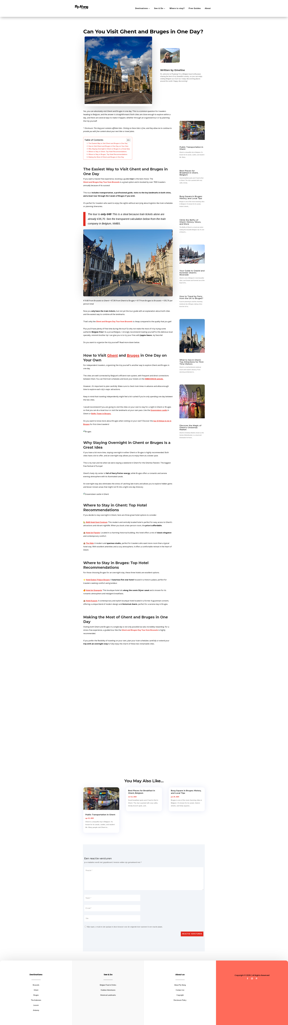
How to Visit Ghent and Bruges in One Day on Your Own (108, 146)
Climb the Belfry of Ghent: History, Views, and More (190, 222)
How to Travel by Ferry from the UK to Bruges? (191, 297)
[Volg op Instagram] (252, 978)
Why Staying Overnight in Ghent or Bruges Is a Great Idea (109, 149)
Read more (19, 30)
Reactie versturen (192, 934)
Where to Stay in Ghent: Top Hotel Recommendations (107, 151)
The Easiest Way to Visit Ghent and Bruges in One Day (107, 143)
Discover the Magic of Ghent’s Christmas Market (190, 427)
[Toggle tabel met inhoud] (127, 140)
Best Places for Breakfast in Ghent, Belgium (188, 173)
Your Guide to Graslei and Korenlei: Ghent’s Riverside (192, 273)
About (208, 8)
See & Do (158, 8)
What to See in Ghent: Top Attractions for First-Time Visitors (191, 362)
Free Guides (195, 8)
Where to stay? (177, 8)
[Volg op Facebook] (247, 978)
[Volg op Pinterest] (256, 978)
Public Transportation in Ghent (191, 148)
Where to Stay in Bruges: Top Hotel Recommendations (107, 154)
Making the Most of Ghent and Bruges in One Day (106, 157)
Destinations (141, 8)
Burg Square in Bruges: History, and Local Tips (190, 197)
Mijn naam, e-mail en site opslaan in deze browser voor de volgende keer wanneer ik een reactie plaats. (125, 927)
